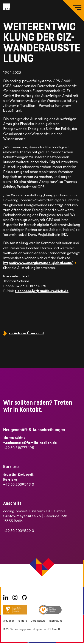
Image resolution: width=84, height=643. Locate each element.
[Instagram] (14, 597)
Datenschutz (38, 620)
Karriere (10, 479)
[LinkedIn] (5, 597)
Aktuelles (8, 620)
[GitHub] (24, 597)
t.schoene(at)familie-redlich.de (41, 291)
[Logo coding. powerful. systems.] (6, 6)
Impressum (55, 620)
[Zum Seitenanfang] (76, 635)
